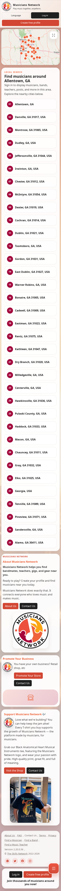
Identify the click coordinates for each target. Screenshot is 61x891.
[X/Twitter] (15, 861)
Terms (42, 835)
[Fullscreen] (53, 35)
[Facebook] (23, 861)
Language (16, 15)
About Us (10, 606)
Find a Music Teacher (16, 844)
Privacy (52, 835)
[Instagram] (30, 861)
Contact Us (28, 606)
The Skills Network (17, 853)
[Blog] (7, 861)
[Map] (53, 868)
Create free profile (30, 22)
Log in (45, 15)
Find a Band (31, 840)
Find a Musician (13, 840)
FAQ (19, 835)
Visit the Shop (14, 770)
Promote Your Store (28, 675)
